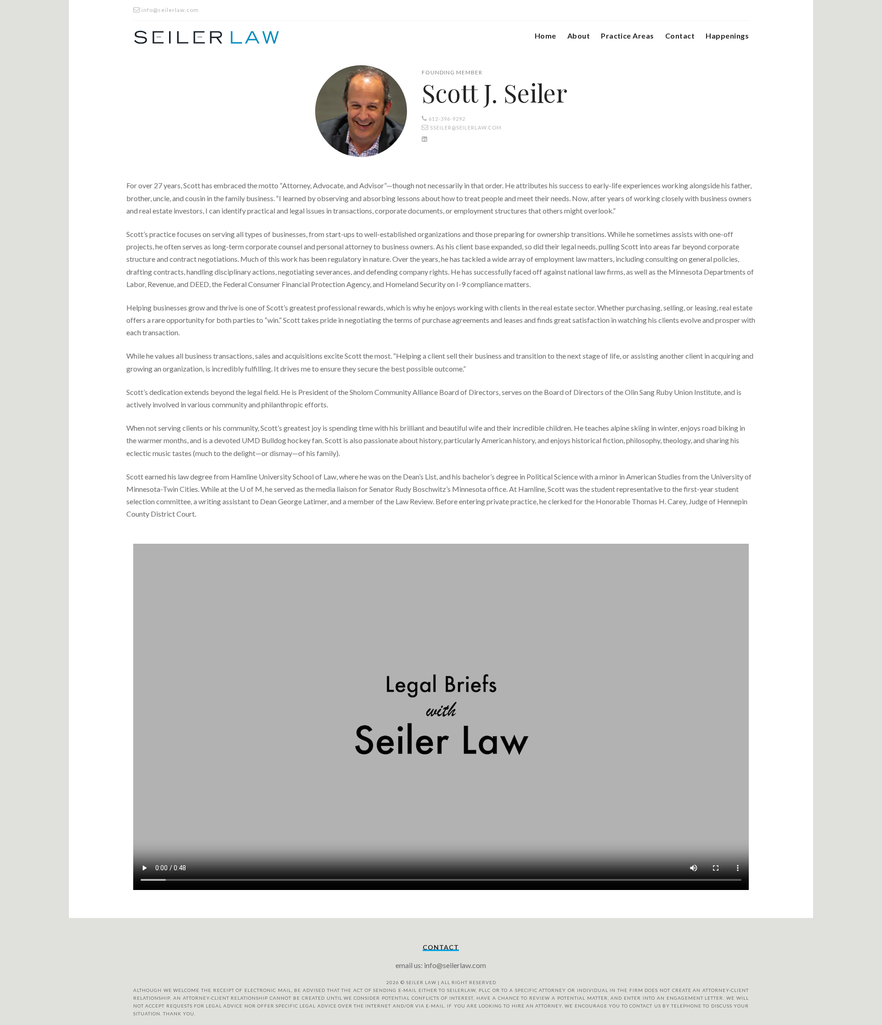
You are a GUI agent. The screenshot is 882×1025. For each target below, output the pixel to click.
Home (545, 35)
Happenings (727, 35)
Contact (680, 35)
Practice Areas (627, 35)
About (578, 35)
